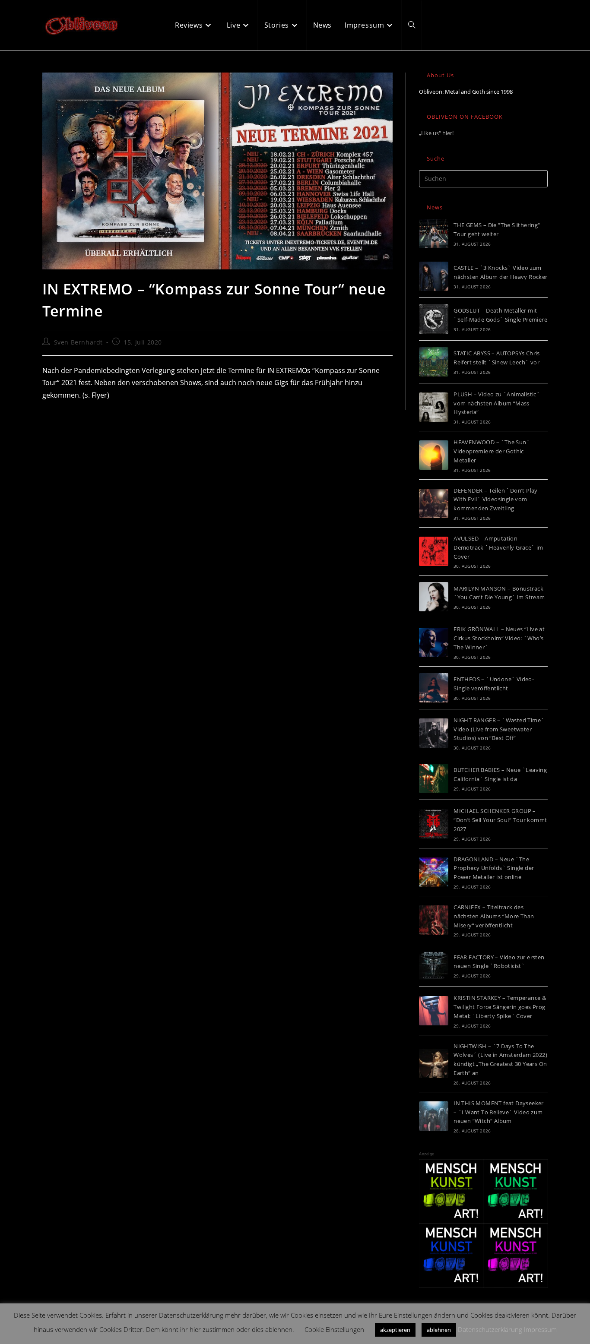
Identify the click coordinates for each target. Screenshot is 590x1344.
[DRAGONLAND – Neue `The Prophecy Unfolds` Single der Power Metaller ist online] (433, 872)
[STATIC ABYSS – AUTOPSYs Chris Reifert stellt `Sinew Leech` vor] (433, 361)
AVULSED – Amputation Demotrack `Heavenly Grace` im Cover (498, 547)
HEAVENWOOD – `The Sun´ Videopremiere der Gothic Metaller (492, 451)
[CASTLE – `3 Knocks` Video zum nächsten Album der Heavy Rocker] (433, 276)
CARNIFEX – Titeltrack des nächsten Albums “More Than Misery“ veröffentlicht (494, 916)
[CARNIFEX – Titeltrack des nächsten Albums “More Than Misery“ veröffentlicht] (433, 920)
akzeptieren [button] (395, 1330)
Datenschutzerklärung (490, 1329)
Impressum (540, 1329)
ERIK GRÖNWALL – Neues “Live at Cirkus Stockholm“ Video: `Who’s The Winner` (499, 638)
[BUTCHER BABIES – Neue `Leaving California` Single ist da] (433, 778)
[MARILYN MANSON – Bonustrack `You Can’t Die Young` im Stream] (433, 596)
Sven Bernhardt (78, 342)
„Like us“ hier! (436, 133)
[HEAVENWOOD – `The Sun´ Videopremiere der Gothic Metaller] (433, 455)
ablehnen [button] (439, 1330)
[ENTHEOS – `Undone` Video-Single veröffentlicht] (433, 687)
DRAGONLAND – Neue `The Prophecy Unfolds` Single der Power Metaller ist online (494, 868)
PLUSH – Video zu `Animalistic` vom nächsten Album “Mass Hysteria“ (497, 403)
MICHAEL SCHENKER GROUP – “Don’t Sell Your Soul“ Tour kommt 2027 (500, 820)
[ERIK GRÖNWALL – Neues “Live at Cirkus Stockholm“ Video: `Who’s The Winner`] (433, 642)
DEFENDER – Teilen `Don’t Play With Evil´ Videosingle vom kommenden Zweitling (496, 499)
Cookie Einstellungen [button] (334, 1329)
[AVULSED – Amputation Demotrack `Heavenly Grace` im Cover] (433, 551)
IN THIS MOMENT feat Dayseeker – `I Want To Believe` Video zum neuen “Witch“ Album (499, 1112)
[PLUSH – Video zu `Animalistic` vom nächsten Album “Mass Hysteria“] (433, 407)
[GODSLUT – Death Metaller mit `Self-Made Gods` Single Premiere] (433, 319)
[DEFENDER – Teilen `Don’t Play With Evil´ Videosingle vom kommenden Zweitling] (433, 503)
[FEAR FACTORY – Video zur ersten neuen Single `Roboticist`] (433, 965)
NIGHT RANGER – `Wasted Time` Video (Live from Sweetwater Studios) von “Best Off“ (499, 729)
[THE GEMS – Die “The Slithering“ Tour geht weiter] (433, 233)
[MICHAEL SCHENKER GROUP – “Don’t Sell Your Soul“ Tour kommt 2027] (433, 823)
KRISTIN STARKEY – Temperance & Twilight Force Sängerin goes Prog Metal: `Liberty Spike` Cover (500, 1007)
